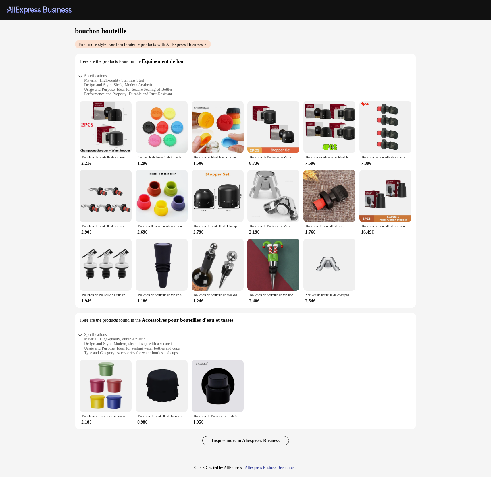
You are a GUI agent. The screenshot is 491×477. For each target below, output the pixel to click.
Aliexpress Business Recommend (271, 468)
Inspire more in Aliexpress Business (246, 440)
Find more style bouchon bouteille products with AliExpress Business (140, 44)
